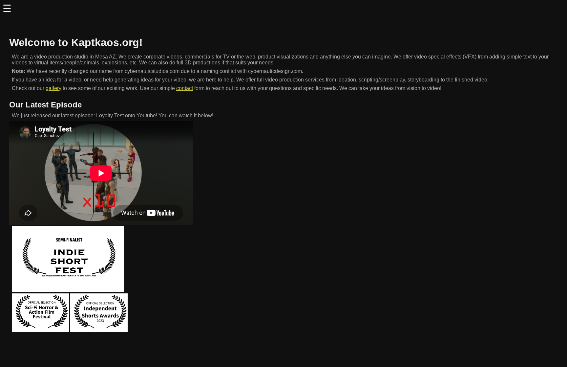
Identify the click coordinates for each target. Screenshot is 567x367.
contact (184, 88)
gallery (53, 88)
